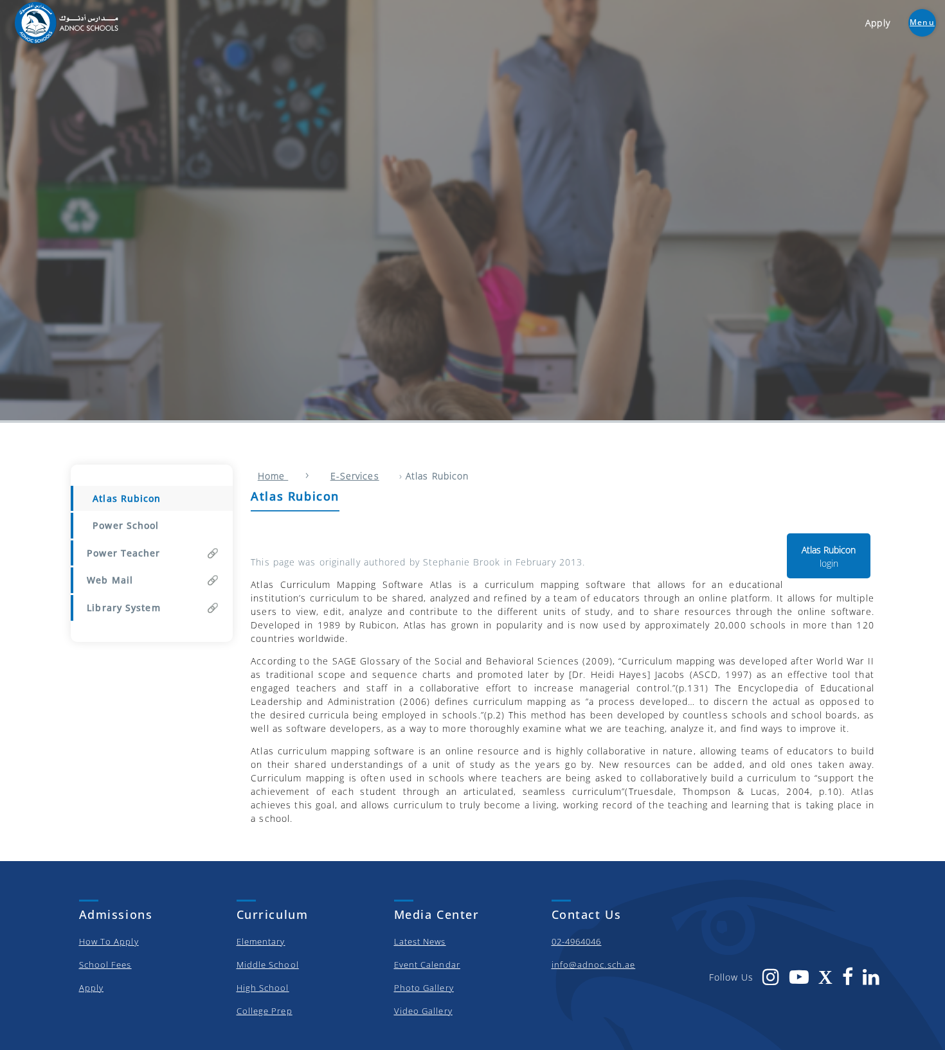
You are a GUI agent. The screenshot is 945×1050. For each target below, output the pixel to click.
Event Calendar (427, 964)
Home (273, 476)
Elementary (261, 941)
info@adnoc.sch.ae (594, 964)
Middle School (268, 964)
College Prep (264, 1011)
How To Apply (109, 941)
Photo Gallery (424, 987)
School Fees (105, 964)
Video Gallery (423, 1011)
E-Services (354, 476)
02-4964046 (577, 941)
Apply (91, 987)
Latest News (420, 941)
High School (263, 987)
